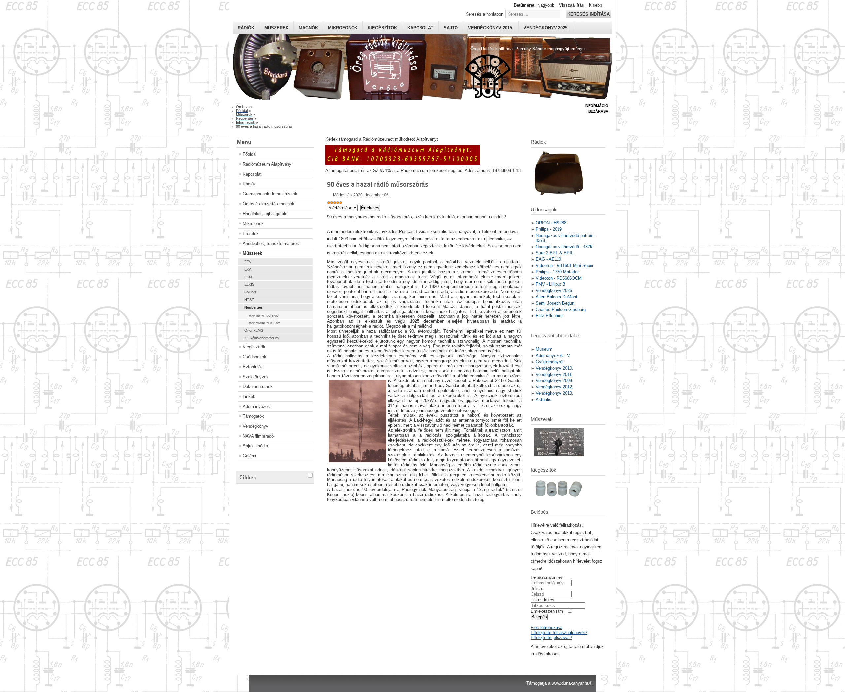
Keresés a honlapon (484, 14)
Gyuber (250, 292)
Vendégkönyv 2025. (546, 27)
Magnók (308, 27)
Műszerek (276, 27)
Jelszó (537, 588)
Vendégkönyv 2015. (490, 27)
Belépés (539, 616)
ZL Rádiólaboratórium (261, 338)
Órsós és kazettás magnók (268, 203)
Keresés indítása (588, 14)
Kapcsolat (420, 27)
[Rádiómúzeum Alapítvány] (402, 163)
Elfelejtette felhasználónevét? (559, 632)
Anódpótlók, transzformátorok (271, 243)
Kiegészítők (382, 27)
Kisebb (595, 5)
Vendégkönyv (255, 426)
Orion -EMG (254, 330)
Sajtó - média (255, 446)
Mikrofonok (342, 27)
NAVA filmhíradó (258, 436)
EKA (247, 269)
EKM (248, 277)
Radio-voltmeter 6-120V (264, 323)
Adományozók (256, 406)
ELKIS (249, 284)
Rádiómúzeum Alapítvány (267, 164)
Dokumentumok (258, 386)
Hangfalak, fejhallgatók (264, 213)
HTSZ (249, 300)
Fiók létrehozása (546, 627)
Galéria (249, 455)
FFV (247, 262)
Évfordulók (253, 366)
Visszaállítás (571, 5)
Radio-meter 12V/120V (263, 316)
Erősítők (251, 233)
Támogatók (253, 416)
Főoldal (249, 154)
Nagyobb (545, 5)
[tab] (311, 474)
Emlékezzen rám (547, 611)
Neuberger (253, 307)
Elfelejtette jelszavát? (551, 637)
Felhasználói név (547, 577)
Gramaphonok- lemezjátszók (270, 193)
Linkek (249, 396)
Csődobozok (254, 356)
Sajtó (451, 27)
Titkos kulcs (542, 599)
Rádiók (246, 27)
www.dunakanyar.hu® (572, 683)
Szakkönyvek (256, 376)
